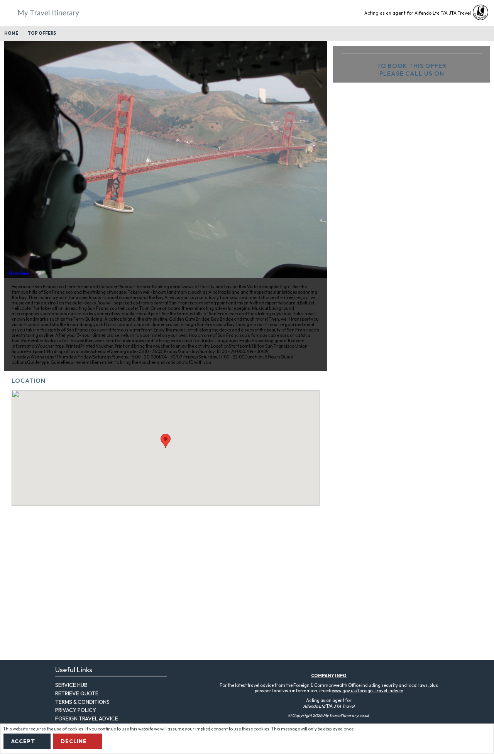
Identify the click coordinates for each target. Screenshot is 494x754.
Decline (74, 741)
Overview (18, 273)
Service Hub (71, 684)
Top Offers (42, 33)
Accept (23, 741)
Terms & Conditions (82, 701)
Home (11, 33)
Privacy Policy (75, 710)
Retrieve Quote (76, 693)
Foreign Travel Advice (86, 718)
